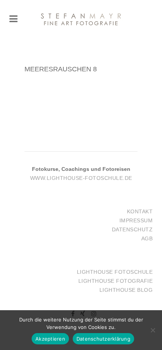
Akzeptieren (50, 339)
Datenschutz (132, 229)
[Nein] (152, 330)
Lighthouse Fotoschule (115, 272)
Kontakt (140, 211)
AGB (147, 238)
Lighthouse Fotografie (115, 281)
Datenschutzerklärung (103, 339)
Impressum (136, 220)
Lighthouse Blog (126, 290)
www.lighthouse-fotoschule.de (81, 178)
